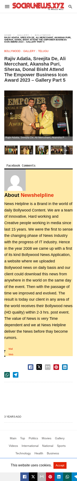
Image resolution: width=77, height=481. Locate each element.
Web (11, 354)
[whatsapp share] (7, 375)
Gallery (23, 35)
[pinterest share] (56, 367)
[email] (41, 476)
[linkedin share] (65, 367)
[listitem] (11, 150)
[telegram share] (15, 375)
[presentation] (65, 150)
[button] (11, 113)
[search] (70, 6)
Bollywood (43, 35)
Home (8, 35)
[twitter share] (39, 367)
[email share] (47, 367)
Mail (11, 349)
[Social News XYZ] (38, 6)
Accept (60, 465)
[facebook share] (30, 367)
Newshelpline (37, 195)
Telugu (43, 51)
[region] (38, 20)
